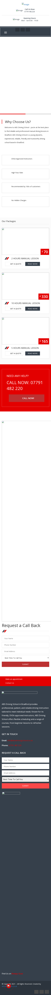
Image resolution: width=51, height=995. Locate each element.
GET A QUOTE (16, 259)
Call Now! (28, 398)
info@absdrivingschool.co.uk (20, 740)
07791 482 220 (15, 745)
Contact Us (9, 683)
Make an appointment (13, 679)
